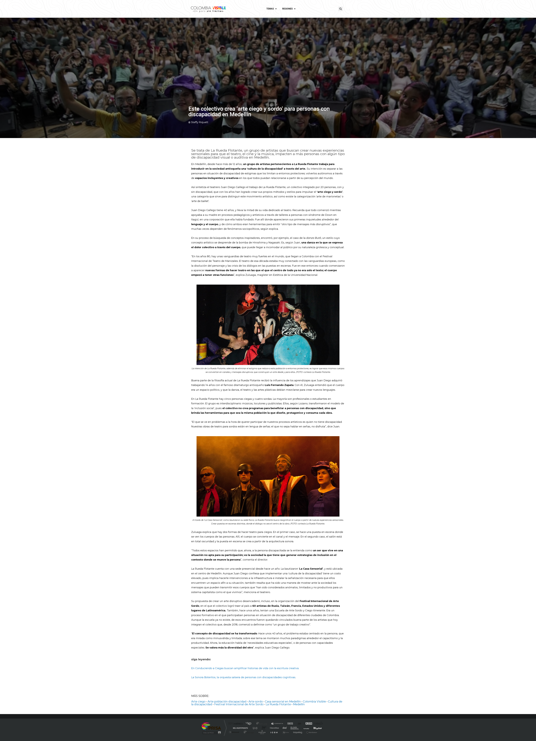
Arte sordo (255, 701)
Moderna (248, 732)
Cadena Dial (284, 728)
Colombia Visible (314, 701)
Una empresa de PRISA (211, 726)
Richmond (234, 732)
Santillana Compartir (277, 724)
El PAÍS (236, 724)
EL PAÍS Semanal (295, 728)
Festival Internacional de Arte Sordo (239, 704)
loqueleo (298, 732)
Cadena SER (289, 724)
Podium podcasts (261, 732)
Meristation (311, 732)
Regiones (287, 8)
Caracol (318, 724)
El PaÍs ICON (273, 732)
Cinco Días (274, 728)
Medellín (299, 704)
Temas (270, 8)
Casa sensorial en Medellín (283, 701)
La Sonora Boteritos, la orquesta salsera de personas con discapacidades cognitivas (243, 677)
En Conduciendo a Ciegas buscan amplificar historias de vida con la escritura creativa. (245, 668)
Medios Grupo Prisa (211, 732)
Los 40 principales (249, 724)
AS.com (298, 724)
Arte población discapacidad (227, 701)
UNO (255, 728)
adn (307, 724)
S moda (285, 732)
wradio (263, 728)
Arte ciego (198, 701)
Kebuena (315, 728)
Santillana (263, 724)
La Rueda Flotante (278, 704)
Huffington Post (240, 728)
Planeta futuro (305, 728)
